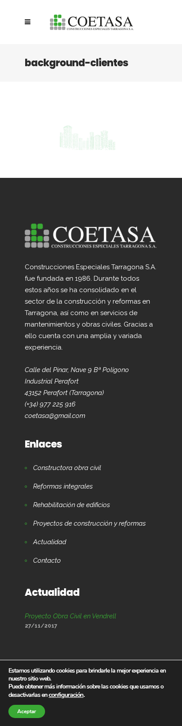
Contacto (47, 560)
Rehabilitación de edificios (71, 505)
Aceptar (26, 711)
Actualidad (49, 542)
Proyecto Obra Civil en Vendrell (70, 616)
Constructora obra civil (67, 468)
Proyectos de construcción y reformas (89, 523)
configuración (66, 695)
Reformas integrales (63, 486)
